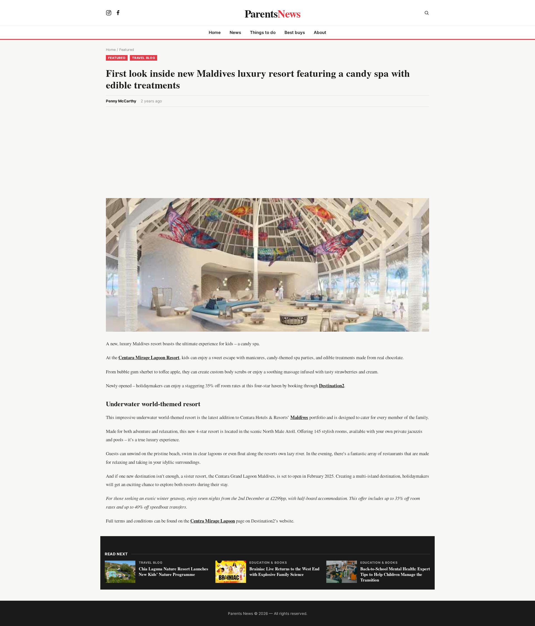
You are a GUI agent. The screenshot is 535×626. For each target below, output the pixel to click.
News (235, 32)
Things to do (263, 32)
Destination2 (331, 385)
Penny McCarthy (121, 101)
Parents (273, 13)
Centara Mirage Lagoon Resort (148, 357)
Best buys (294, 32)
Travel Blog (143, 58)
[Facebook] (118, 13)
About (320, 32)
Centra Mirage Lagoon (212, 520)
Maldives (299, 417)
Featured (126, 50)
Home (215, 32)
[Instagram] (108, 13)
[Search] (426, 13)
